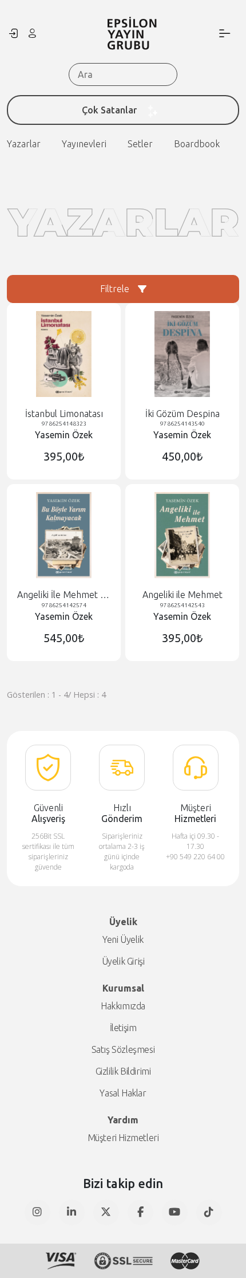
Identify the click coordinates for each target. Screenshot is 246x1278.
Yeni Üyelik (123, 939)
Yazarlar (24, 144)
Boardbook (197, 144)
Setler (140, 144)
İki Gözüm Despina (182, 413)
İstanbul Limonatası (64, 413)
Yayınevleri (84, 144)
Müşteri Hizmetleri (123, 1137)
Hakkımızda (123, 1006)
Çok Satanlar (109, 110)
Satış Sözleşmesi (123, 1049)
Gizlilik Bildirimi (123, 1071)
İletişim (123, 1028)
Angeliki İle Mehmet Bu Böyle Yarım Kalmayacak (64, 594)
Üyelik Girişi (123, 961)
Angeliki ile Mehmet (182, 594)
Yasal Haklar (123, 1093)
